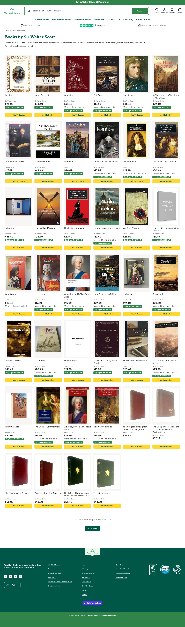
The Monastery (100, 493)
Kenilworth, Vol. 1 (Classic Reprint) (105, 361)
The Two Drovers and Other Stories (165, 229)
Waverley (68, 95)
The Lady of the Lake (74, 228)
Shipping (85, 569)
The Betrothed (71, 360)
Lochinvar (127, 294)
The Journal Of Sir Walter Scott (164, 361)
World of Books (80, 615)
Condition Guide (87, 586)
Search (140, 11)
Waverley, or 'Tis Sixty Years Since (77, 295)
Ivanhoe (9, 95)
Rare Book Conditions (123, 573)
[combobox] (86, 11)
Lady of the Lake (42, 95)
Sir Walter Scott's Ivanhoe (105, 162)
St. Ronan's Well (42, 162)
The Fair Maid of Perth (16, 493)
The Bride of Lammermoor (47, 427)
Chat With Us (86, 581)
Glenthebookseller (54, 586)
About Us (51, 569)
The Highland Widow (44, 228)
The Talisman (40, 294)
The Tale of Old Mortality (164, 162)
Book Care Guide (121, 577)
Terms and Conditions (108, 615)
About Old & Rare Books (124, 569)
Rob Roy (97, 95)
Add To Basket (19, 115)
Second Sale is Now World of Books (60, 581)
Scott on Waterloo (132, 228)
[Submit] (29, 11)
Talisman (9, 228)
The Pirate (39, 360)
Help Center (86, 577)
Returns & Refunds (88, 573)
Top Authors (52, 577)
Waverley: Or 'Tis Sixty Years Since (77, 428)
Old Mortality (129, 162)
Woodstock (10, 294)
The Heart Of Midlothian (135, 360)
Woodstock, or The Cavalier (47, 493)
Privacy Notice (93, 615)
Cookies (84, 590)
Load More (92, 528)
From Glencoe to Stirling (105, 294)
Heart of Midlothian (103, 427)
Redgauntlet (158, 294)
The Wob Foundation (55, 573)
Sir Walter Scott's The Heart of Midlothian (165, 96)
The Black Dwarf (13, 360)
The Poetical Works (14, 162)
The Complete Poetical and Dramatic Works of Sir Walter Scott (165, 429)
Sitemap (84, 594)
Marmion (68, 162)
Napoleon (128, 95)
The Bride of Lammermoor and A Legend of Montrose (77, 494)
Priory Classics (12, 427)
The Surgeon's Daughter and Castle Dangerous (135, 428)
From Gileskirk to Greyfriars (106, 228)
